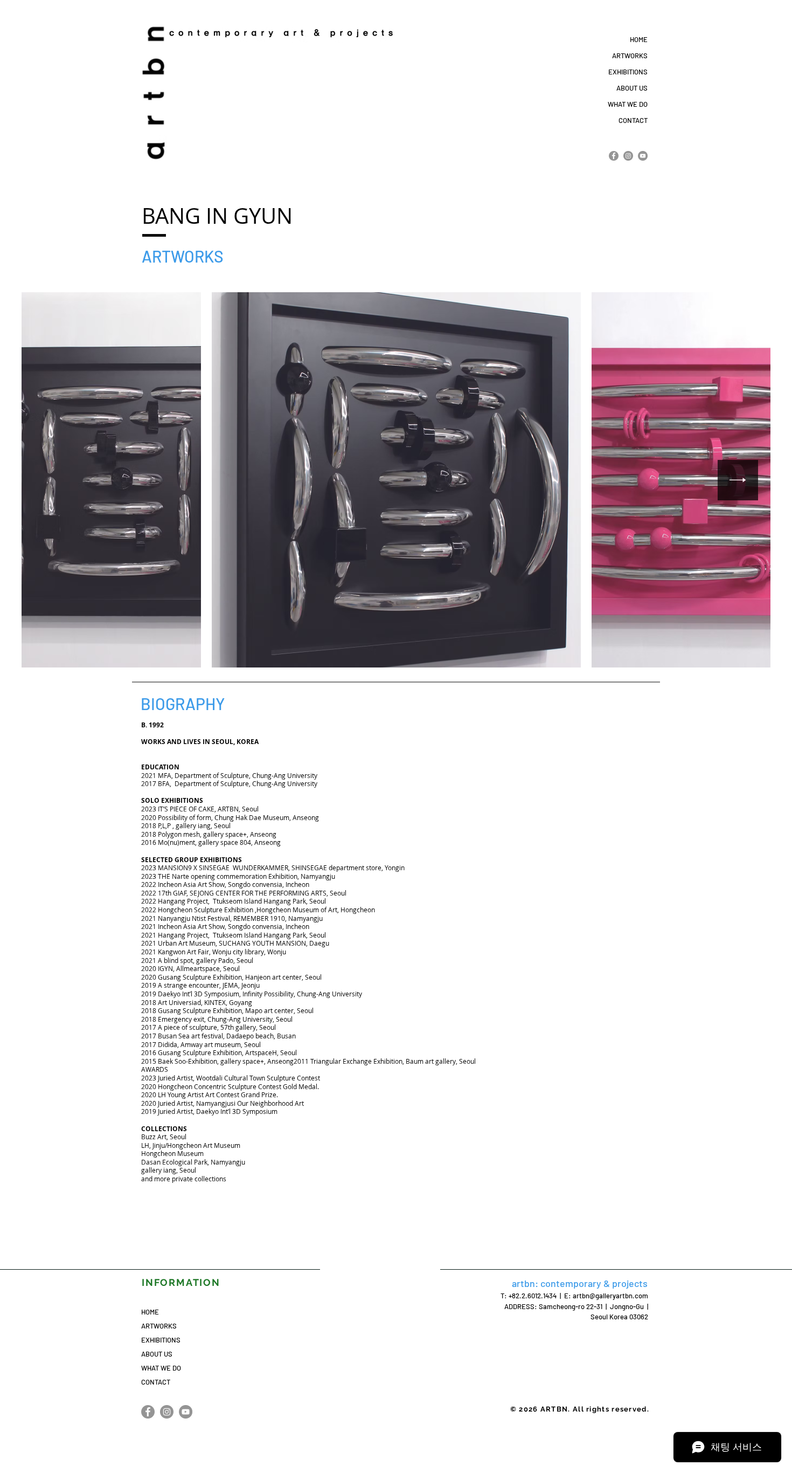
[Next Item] (738, 480)
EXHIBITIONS (628, 71)
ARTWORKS (630, 55)
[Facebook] (614, 156)
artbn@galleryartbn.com (610, 1295)
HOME (639, 39)
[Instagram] (628, 156)
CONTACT (633, 120)
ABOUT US (632, 88)
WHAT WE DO (628, 104)
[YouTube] (643, 156)
